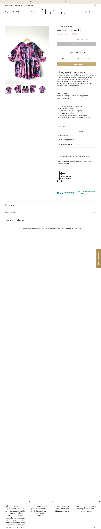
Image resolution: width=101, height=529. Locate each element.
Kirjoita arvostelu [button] (77, 64)
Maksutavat (10, 212)
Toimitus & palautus (14, 220)
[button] (6, 12)
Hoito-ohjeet (19, 5)
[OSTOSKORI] (95, 12)
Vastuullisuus (9, 5)
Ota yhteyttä (29, 5)
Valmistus (9, 205)
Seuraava (45, 55)
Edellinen (9, 55)
